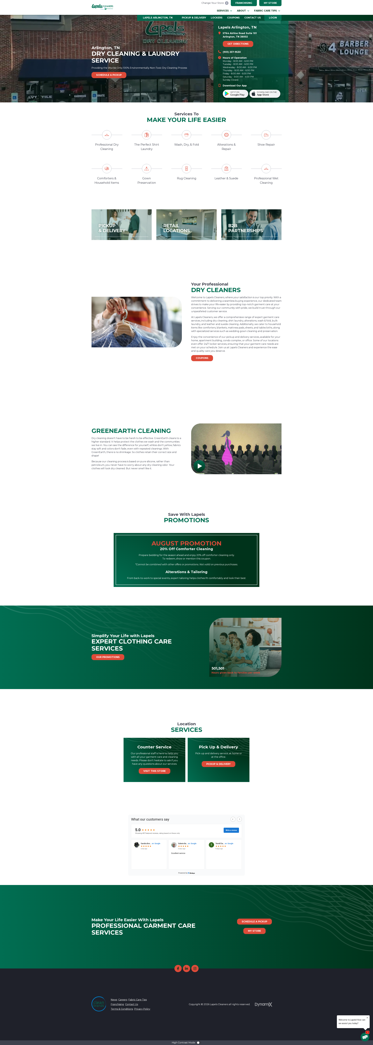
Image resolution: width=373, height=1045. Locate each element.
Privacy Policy (142, 1009)
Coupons (202, 358)
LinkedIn (186, 968)
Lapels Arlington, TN (158, 17)
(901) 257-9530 (232, 52)
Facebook (178, 968)
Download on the (267, 93)
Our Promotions (108, 657)
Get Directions (238, 43)
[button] (224, 11)
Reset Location (226, 3)
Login (273, 17)
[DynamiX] (263, 1004)
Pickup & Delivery (218, 764)
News (114, 999)
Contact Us (131, 1004)
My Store (270, 3)
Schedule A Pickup (109, 75)
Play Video (199, 466)
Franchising (243, 3)
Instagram (195, 968)
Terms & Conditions (122, 1009)
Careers (122, 999)
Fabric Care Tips (137, 999)
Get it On (237, 93)
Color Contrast (199, 1042)
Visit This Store (154, 771)
